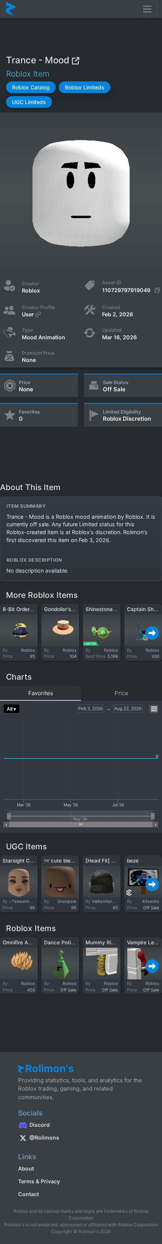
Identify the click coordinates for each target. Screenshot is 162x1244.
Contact (28, 1194)
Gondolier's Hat (62, 609)
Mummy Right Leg (108, 942)
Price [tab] (121, 693)
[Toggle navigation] (147, 9)
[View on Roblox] (75, 60)
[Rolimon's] (11, 9)
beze (133, 861)
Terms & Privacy (39, 1181)
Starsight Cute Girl (25, 861)
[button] (31, 87)
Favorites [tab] (40, 693)
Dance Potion (60, 942)
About (26, 1168)
